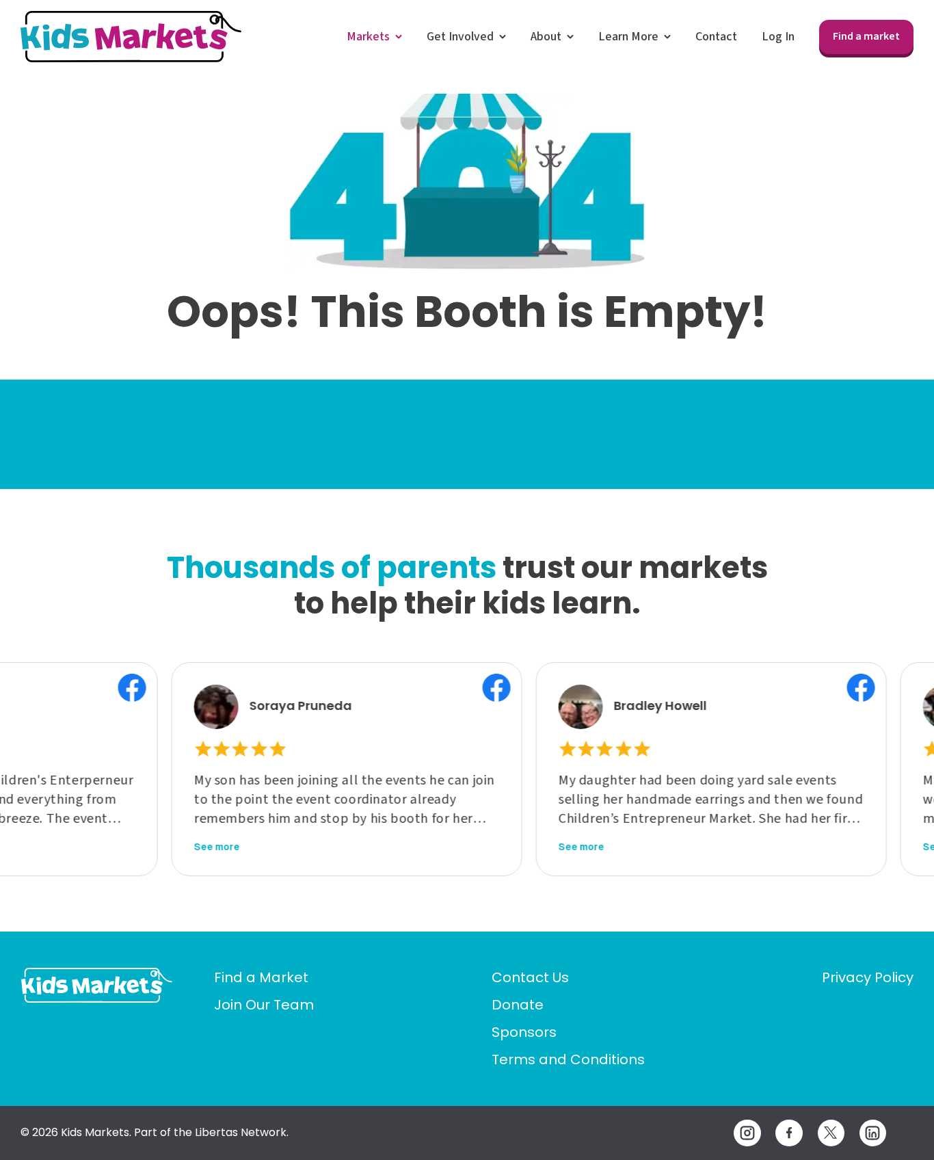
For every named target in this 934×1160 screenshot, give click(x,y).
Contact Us (530, 977)
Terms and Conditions (568, 1059)
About (546, 36)
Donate (518, 1004)
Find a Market (261, 977)
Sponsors (524, 1032)
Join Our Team (264, 1004)
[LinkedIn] (872, 1133)
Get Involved (460, 36)
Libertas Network (240, 1132)
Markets (368, 36)
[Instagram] (747, 1133)
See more (190, 846)
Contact (716, 36)
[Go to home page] (97, 985)
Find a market (866, 36)
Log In (778, 36)
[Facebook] (788, 1133)
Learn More (628, 36)
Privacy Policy (867, 977)
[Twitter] (831, 1133)
